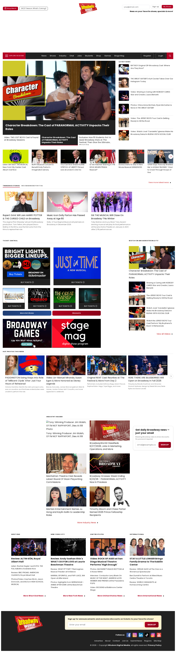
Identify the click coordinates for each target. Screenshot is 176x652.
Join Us (125, 641)
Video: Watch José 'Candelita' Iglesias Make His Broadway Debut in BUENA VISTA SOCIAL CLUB (152, 132)
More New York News (73, 595)
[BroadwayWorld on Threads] (152, 634)
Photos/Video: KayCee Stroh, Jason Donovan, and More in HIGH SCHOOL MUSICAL (27, 582)
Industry (62, 55)
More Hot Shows (27, 313)
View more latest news (158, 182)
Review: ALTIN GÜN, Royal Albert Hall (25, 560)
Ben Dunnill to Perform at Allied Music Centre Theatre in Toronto (146, 576)
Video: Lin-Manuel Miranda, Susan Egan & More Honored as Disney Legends (64, 380)
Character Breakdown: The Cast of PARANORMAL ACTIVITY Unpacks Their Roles (149, 274)
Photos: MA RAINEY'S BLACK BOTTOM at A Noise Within (107, 570)
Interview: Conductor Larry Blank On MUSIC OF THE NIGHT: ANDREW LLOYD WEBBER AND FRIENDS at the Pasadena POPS (107, 579)
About (107, 641)
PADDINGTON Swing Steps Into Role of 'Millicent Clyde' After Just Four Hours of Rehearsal (24, 380)
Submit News (136, 641)
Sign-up (155, 6)
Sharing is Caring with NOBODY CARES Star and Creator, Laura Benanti (160, 285)
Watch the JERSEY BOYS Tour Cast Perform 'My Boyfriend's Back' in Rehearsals (159, 323)
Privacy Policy (154, 645)
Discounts (76, 313)
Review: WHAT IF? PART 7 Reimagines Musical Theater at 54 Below (67, 570)
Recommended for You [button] (32, 186)
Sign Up (152, 624)
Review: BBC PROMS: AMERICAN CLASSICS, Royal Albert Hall (25, 573)
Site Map (157, 641)
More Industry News (86, 522)
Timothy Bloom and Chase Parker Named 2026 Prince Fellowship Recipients (108, 512)
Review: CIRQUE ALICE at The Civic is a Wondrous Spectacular (146, 570)
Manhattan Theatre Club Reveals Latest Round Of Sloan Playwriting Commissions (64, 479)
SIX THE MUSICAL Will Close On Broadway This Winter (107, 217)
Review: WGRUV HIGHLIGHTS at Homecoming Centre (143, 583)
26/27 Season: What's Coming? (33, 8)
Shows (53, 55)
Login (160, 55)
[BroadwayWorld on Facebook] (128, 634)
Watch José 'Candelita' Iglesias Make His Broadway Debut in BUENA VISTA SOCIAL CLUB (160, 311)
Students (89, 55)
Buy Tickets (26, 282)
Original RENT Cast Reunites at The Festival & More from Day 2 (105, 379)
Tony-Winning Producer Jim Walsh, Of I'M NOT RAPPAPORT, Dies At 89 (65, 435)
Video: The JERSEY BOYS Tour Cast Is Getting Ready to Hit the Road (150, 119)
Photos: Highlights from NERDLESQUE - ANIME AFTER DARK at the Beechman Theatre (67, 585)
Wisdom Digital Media (119, 645)
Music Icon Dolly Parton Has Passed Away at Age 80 (66, 217)
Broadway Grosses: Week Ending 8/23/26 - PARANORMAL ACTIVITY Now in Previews (108, 479)
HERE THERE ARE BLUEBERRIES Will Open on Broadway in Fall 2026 (146, 379)
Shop (98, 55)
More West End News (33, 595)
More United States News (110, 595)
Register (147, 55)
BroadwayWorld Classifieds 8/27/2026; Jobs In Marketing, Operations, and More (106, 446)
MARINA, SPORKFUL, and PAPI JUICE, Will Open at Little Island (68, 576)
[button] (170, 55)
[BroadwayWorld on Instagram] (134, 634)
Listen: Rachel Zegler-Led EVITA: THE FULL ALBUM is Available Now (27, 567)
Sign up (165, 444)
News (44, 55)
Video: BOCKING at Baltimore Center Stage (106, 588)
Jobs (79, 55)
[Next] (170, 156)
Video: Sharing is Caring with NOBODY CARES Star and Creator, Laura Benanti (150, 93)
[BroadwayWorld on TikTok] (146, 634)
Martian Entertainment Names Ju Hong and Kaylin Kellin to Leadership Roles (65, 512)
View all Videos (163, 334)
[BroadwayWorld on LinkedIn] (140, 634)
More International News (150, 595)
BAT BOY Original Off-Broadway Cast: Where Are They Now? (150, 67)
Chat (72, 55)
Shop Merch (11, 8)
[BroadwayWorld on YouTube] (158, 634)
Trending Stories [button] (11, 186)
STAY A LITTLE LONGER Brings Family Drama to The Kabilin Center (146, 561)
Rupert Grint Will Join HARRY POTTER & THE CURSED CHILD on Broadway (22, 217)
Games (107, 55)
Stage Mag (119, 55)
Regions (148, 641)
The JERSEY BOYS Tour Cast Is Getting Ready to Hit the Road (159, 296)
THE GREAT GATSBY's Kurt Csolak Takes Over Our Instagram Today (152, 80)
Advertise (98, 641)
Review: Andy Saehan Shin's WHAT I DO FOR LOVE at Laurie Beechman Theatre (68, 561)
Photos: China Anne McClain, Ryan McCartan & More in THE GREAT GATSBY (151, 106)
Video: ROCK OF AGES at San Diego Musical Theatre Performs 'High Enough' (106, 561)
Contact (116, 641)
